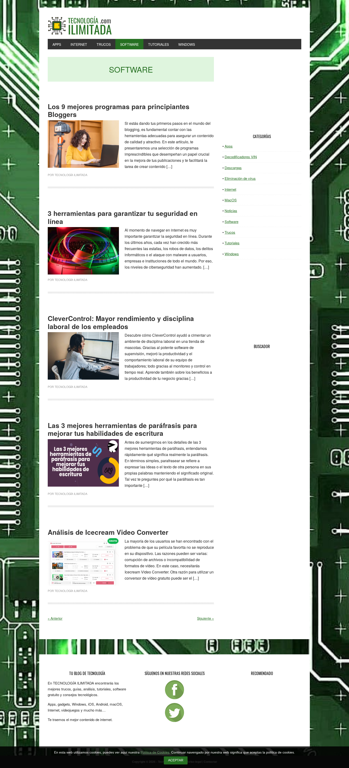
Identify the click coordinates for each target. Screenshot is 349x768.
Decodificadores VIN (241, 156)
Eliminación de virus (240, 178)
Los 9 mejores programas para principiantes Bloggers (118, 110)
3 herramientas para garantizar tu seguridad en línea (123, 217)
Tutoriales (232, 242)
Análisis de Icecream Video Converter (108, 532)
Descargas (233, 167)
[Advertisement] (261, 87)
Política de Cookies (155, 752)
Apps (229, 146)
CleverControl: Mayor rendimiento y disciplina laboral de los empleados (121, 322)
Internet (230, 189)
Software (231, 221)
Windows (232, 253)
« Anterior (55, 618)
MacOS (231, 199)
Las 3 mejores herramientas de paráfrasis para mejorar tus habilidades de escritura (122, 429)
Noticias (231, 210)
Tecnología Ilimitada (80, 25)
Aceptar (175, 760)
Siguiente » (205, 618)
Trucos (230, 232)
